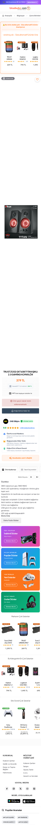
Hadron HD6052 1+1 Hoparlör (22, 60)
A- (31, 477)
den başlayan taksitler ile (22, 393)
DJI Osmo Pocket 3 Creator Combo (23, 728)
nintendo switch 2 (8, 822)
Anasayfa (8, 16)
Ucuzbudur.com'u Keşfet (22, 458)
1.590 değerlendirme (27, 428)
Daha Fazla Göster (11, 520)
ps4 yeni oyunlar (8, 817)
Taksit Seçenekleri (30, 470)
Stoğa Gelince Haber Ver (22, 411)
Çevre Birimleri (35, 16)
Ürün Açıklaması (10, 470)
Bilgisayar (20, 16)
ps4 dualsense (22, 817)
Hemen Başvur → (32, 2)
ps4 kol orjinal (23, 822)
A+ (37, 477)
